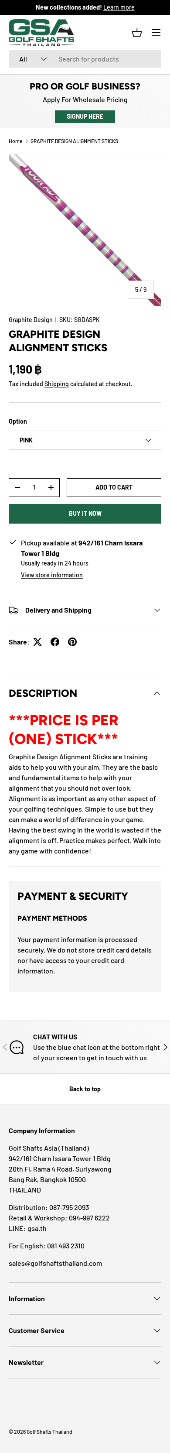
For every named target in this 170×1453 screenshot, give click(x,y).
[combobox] (85, 59)
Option (18, 421)
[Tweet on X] (37, 642)
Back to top (85, 1089)
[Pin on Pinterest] (72, 642)
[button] (136, 32)
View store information (52, 575)
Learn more (119, 7)
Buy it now (85, 513)
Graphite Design (31, 319)
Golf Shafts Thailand (49, 1432)
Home (15, 141)
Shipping (56, 383)
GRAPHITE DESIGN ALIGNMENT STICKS (74, 141)
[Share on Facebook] (55, 642)
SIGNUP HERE (85, 116)
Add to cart (114, 487)
